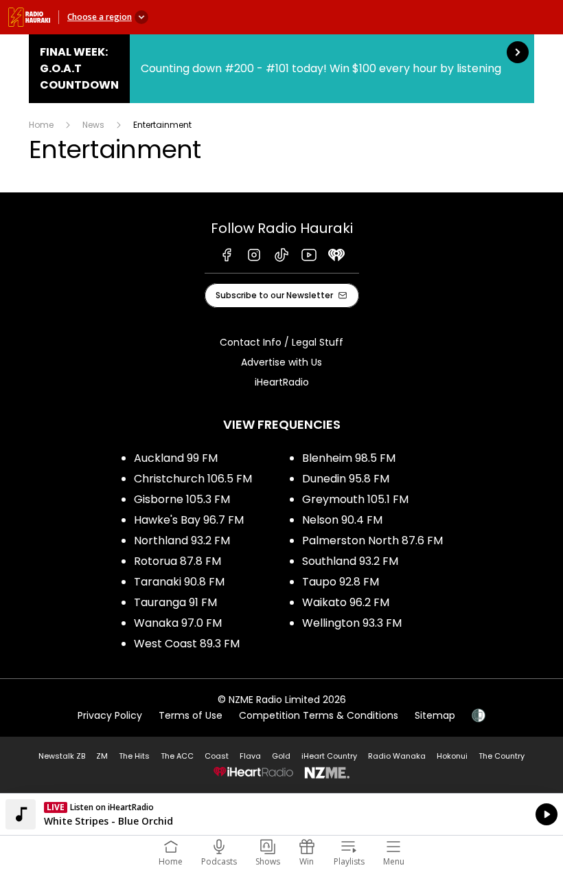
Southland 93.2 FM (350, 561)
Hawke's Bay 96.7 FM (189, 520)
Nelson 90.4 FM (342, 520)
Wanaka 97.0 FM (178, 623)
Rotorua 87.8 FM (177, 561)
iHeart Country (329, 755)
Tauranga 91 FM (175, 602)
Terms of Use (190, 715)
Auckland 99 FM (176, 458)
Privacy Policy (110, 715)
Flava (250, 755)
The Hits (134, 755)
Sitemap (435, 715)
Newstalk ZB (61, 755)
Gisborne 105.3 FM (182, 499)
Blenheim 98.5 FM (348, 458)
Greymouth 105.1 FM (355, 499)
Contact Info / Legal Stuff (281, 342)
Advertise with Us (281, 362)
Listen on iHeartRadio (281, 814)
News (93, 125)
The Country (502, 755)
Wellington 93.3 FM (352, 623)
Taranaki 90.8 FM (179, 582)
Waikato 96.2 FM (345, 602)
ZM (102, 755)
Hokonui (452, 755)
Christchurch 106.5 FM (193, 479)
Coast (217, 755)
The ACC (177, 755)
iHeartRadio (282, 382)
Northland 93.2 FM (182, 540)
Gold (281, 755)
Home (41, 125)
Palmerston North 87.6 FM (372, 540)
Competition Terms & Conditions (318, 715)
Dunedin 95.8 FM (345, 479)
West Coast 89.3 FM (187, 643)
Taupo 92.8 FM (340, 582)
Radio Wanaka (397, 755)
